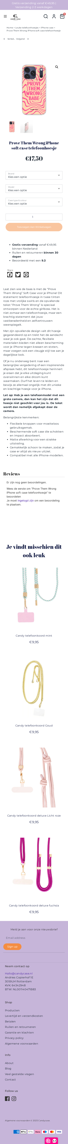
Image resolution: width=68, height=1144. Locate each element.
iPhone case (47, 27)
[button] (57, 67)
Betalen (10, 1021)
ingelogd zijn (26, 500)
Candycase (44, 1120)
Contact (10, 1079)
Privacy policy (14, 1038)
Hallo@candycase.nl (19, 973)
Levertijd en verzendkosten (24, 1015)
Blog (8, 1068)
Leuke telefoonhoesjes (26, 27)
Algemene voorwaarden (21, 1043)
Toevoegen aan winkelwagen (34, 227)
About (9, 1063)
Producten (12, 1010)
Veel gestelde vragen (19, 1074)
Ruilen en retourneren (20, 1027)
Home (10, 27)
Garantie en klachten (19, 1032)
